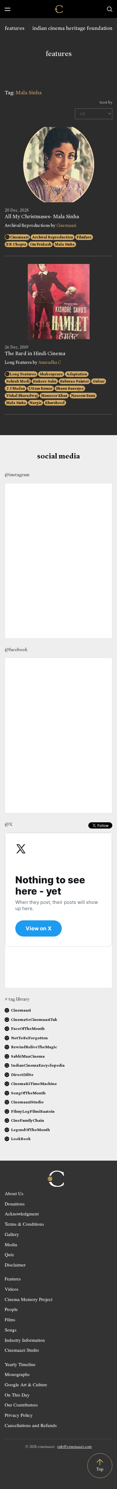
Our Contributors (21, 1405)
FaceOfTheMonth (28, 1028)
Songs (11, 1330)
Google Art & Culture (26, 1384)
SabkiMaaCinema (28, 1056)
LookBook (21, 1138)
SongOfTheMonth (28, 1093)
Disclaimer (15, 1264)
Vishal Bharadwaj (21, 395)
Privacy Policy (19, 1415)
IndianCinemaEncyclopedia (38, 1065)
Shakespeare (51, 374)
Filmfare (84, 237)
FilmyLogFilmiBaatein (33, 1111)
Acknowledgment (22, 1213)
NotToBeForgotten (29, 1038)
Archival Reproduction (52, 237)
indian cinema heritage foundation (72, 28)
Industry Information (25, 1340)
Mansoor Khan (54, 395)
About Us (14, 1193)
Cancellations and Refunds (31, 1425)
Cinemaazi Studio (22, 1350)
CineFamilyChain (27, 1120)
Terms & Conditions (24, 1224)
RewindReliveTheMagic (34, 1047)
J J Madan (15, 388)
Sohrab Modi (17, 381)
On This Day (17, 1395)
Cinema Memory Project (28, 1299)
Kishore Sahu (44, 381)
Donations (15, 1203)
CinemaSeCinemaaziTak (34, 1019)
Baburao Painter (74, 381)
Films (10, 1319)
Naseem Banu (83, 395)
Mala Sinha (65, 244)
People (11, 1309)
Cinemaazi (66, 225)
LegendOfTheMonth (30, 1129)
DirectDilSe (22, 1074)
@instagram (17, 474)
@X (8, 824)
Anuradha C (49, 362)
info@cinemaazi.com (74, 1446)
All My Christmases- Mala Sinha (42, 217)
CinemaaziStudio (27, 1102)
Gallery (12, 1234)
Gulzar (99, 381)
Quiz (9, 1254)
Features (13, 1278)
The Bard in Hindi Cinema (35, 353)
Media (11, 1244)
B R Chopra (16, 244)
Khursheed (55, 403)
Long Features (23, 374)
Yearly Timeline (20, 1364)
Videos (11, 1289)
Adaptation (76, 374)
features (14, 28)
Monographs (17, 1374)
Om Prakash (40, 244)
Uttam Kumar (40, 388)
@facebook (16, 649)
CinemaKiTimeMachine (34, 1083)
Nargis (35, 403)
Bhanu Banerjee (70, 388)
